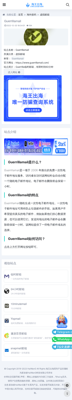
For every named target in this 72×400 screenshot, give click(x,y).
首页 (20, 14)
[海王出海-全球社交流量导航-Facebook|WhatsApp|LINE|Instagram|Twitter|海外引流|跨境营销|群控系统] (36, 4)
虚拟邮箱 (44, 14)
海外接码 (31, 14)
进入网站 (12, 72)
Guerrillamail (18, 58)
